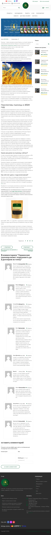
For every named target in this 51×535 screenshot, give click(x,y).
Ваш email (16, 267)
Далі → (25, 273)
